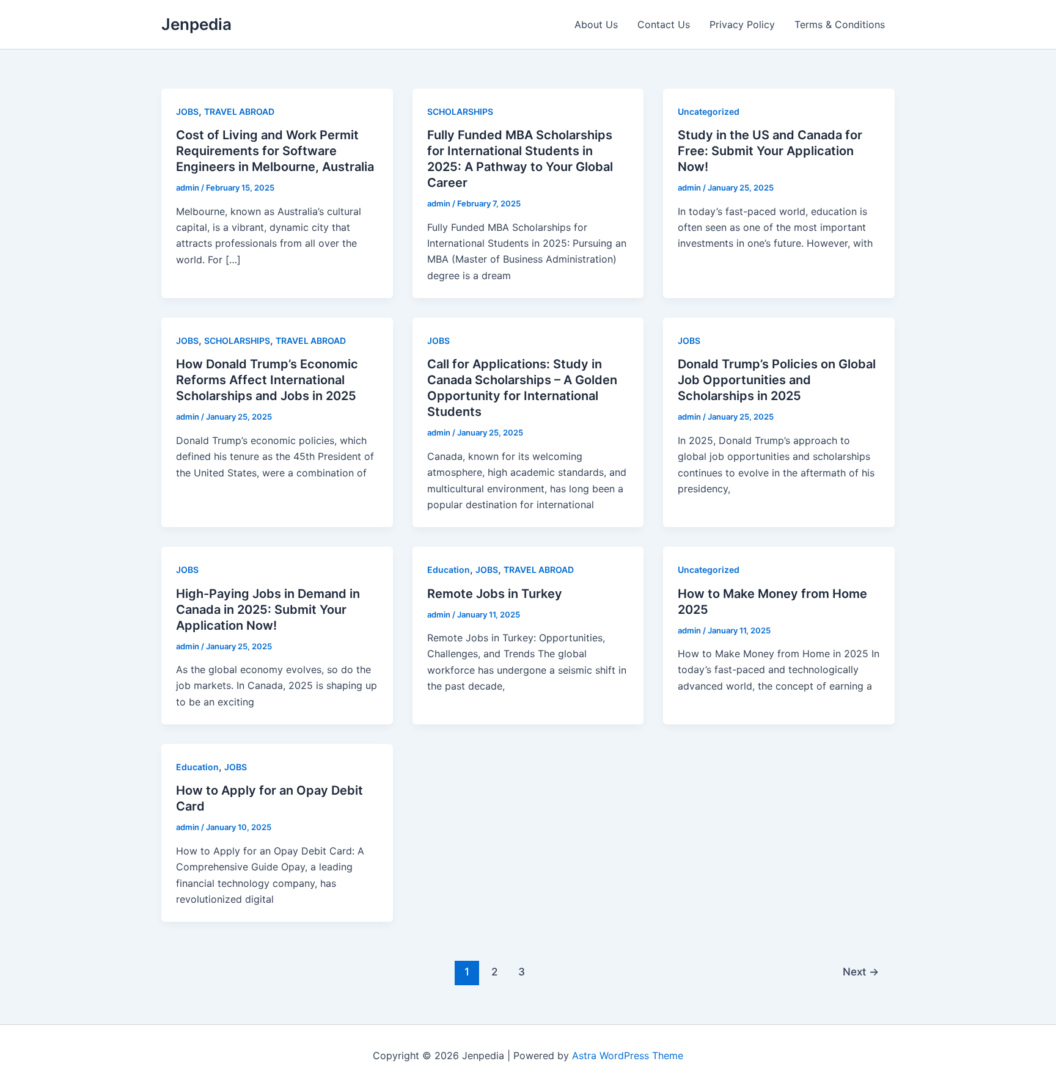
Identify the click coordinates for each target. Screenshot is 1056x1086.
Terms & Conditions (839, 24)
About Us (596, 24)
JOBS (187, 111)
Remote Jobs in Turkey (494, 593)
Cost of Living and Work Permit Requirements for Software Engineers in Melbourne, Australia (275, 151)
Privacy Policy (742, 24)
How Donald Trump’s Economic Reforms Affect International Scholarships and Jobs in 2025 (267, 380)
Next (861, 971)
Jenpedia (196, 24)
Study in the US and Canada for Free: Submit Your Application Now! (770, 151)
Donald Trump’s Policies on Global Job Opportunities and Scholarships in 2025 (777, 380)
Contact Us (663, 24)
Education (448, 569)
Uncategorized (708, 111)
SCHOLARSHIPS (460, 111)
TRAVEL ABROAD (239, 111)
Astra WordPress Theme (627, 1055)
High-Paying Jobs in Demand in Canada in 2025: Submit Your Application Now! (268, 609)
